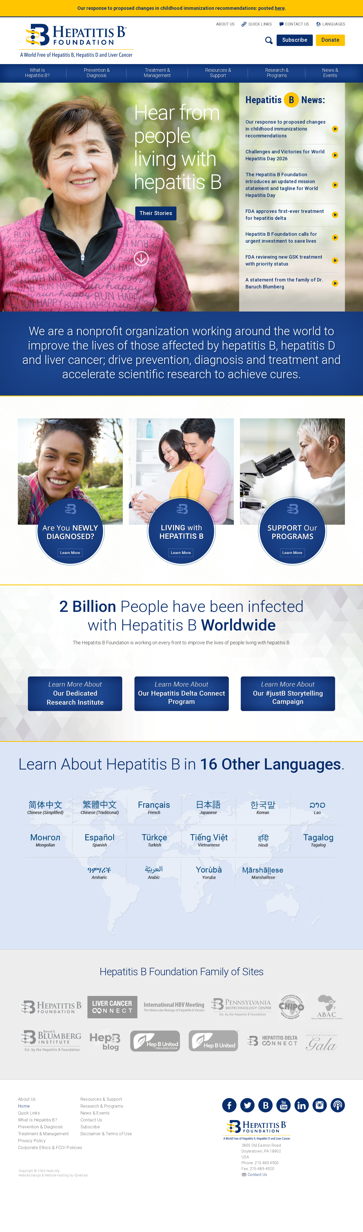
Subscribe (294, 40)
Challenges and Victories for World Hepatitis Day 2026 (285, 155)
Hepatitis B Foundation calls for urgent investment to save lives (281, 237)
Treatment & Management (157, 72)
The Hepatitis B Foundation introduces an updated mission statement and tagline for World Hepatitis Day (282, 185)
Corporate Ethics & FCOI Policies (50, 1147)
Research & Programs (277, 72)
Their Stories (156, 213)
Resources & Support (218, 72)
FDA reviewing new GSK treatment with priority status (284, 260)
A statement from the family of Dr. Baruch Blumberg (284, 283)
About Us (225, 24)
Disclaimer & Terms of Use (106, 1133)
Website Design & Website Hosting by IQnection (53, 1175)
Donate (330, 40)
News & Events (330, 72)
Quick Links (260, 24)
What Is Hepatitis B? (37, 72)
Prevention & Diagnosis (97, 72)
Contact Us (297, 24)
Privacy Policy (32, 1140)
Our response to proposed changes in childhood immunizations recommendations (286, 128)
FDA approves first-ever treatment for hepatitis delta (285, 214)
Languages (334, 24)
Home (24, 1106)
